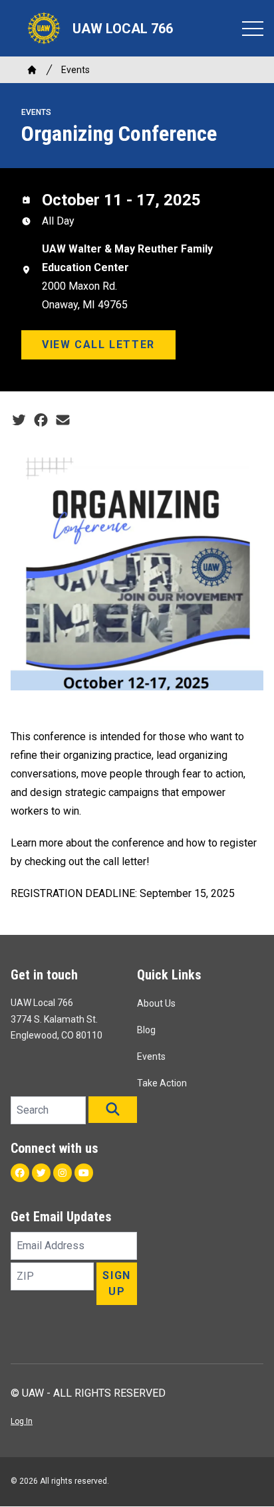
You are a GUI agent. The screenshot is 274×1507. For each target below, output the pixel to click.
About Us (156, 1003)
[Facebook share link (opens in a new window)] (41, 421)
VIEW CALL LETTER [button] (98, 344)
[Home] (32, 69)
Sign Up (116, 1283)
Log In (22, 1421)
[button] (112, 1109)
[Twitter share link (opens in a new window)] (19, 421)
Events (75, 69)
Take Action (162, 1083)
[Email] (63, 421)
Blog (146, 1030)
